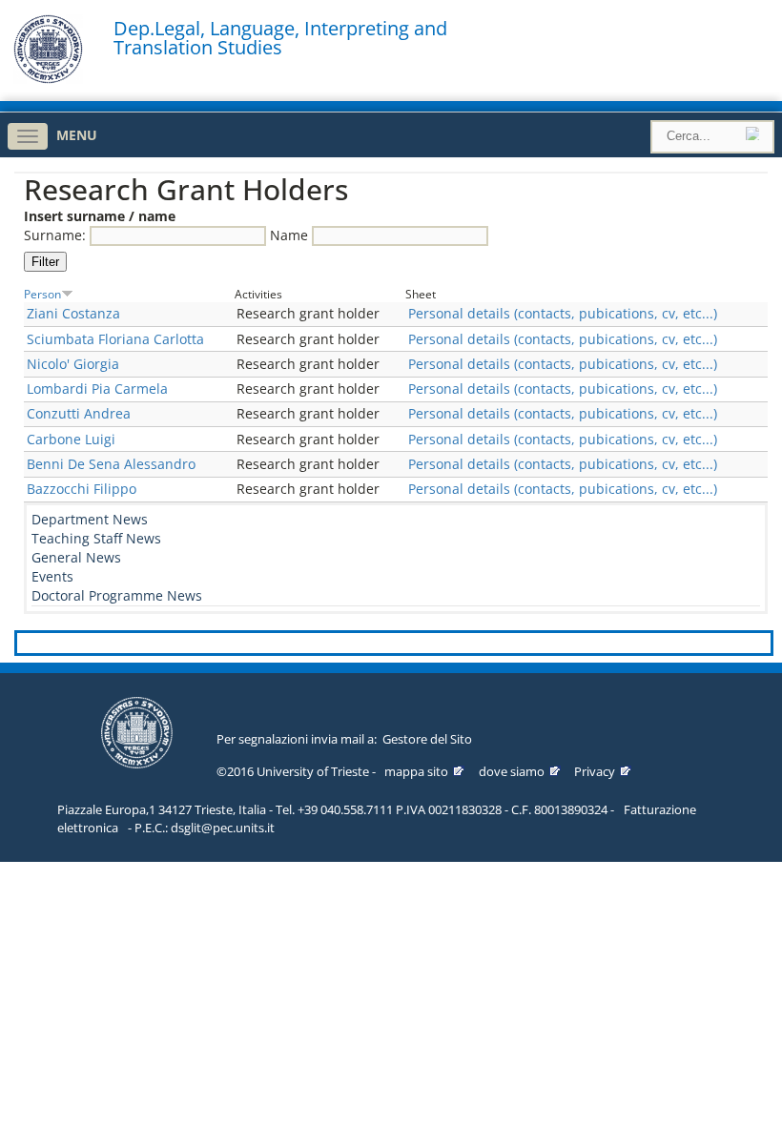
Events (52, 576)
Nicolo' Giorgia (73, 364)
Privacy (594, 771)
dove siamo (512, 771)
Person (42, 293)
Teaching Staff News (96, 538)
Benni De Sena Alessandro (111, 464)
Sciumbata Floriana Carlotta (115, 339)
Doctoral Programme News (116, 595)
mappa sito (416, 771)
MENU (76, 135)
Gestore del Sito (427, 738)
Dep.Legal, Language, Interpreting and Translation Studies (280, 38)
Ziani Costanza (73, 313)
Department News (89, 519)
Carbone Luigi (71, 439)
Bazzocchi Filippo (81, 489)
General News (76, 557)
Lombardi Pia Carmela (97, 388)
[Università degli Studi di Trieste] (48, 79)
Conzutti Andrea (79, 413)
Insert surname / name (99, 216)
